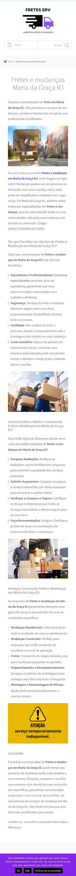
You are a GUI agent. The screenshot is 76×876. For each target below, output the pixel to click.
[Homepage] (38, 21)
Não (27, 870)
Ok (18, 870)
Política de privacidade (48, 870)
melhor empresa (31, 444)
